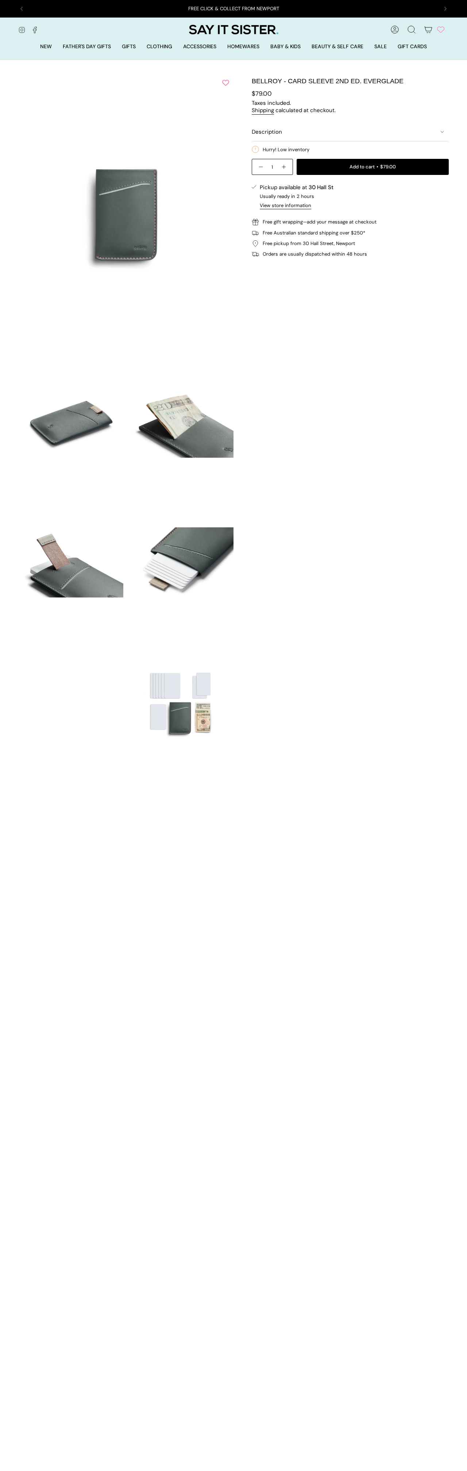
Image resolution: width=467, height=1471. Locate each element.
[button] (128, 47)
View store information (285, 205)
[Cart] (428, 29)
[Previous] (21, 8)
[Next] (445, 8)
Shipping (263, 110)
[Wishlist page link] (440, 29)
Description (267, 131)
